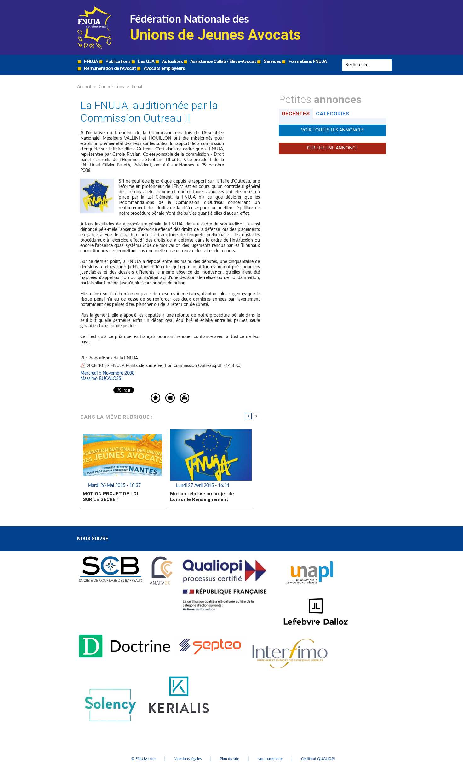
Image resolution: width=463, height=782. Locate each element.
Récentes (296, 113)
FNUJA (90, 61)
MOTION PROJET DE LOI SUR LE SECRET (110, 496)
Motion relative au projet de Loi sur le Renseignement (202, 496)
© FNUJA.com (143, 759)
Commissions (111, 87)
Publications (117, 61)
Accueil (84, 87)
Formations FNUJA (307, 61)
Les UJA (145, 61)
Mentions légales (188, 759)
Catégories (332, 113)
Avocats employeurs (164, 68)
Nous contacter (270, 759)
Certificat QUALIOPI (318, 759)
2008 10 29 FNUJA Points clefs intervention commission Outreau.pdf (154, 366)
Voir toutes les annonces (332, 130)
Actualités (172, 61)
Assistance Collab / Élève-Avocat (222, 61)
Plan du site (229, 759)
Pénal (137, 87)
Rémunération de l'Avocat (109, 68)
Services (272, 61)
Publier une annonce (332, 148)
